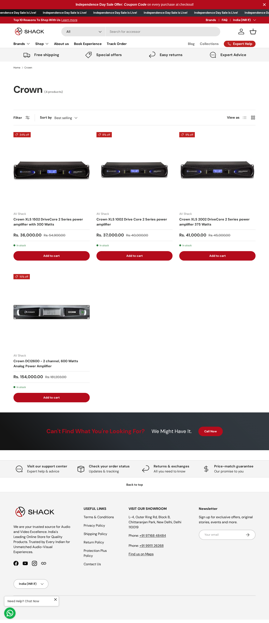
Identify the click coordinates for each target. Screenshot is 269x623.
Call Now (210, 431)
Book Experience (88, 44)
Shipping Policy (95, 534)
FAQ (224, 20)
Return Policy (94, 542)
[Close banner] (264, 4)
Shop (39, 44)
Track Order (117, 44)
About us (61, 44)
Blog (191, 44)
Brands (211, 20)
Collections (209, 44)
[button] (253, 31)
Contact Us (92, 564)
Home (16, 67)
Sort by (46, 117)
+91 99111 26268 (152, 545)
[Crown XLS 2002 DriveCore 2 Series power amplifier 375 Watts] (217, 170)
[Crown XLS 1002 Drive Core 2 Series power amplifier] (134, 170)
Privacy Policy (94, 525)
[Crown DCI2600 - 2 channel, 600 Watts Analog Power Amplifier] (51, 312)
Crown (28, 67)
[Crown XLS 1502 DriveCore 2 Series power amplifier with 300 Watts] (51, 170)
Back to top (134, 485)
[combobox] (140, 31)
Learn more (69, 20)
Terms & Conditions (99, 517)
